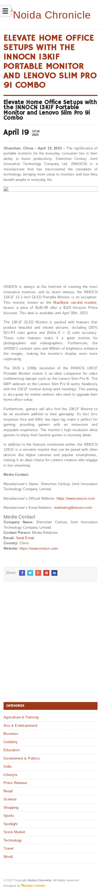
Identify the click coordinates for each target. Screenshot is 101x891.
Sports (9, 816)
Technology (13, 840)
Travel (8, 848)
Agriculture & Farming (21, 717)
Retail (8, 791)
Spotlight (11, 824)
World (8, 857)
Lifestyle (10, 775)
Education (12, 750)
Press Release (15, 783)
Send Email (25, 538)
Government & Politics (22, 758)
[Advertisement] (50, 643)
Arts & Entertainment (20, 726)
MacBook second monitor (74, 302)
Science (10, 799)
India (7, 766)
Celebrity (11, 742)
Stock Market (14, 832)
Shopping (11, 808)
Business (11, 734)
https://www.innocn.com (76, 498)
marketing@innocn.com (73, 508)
